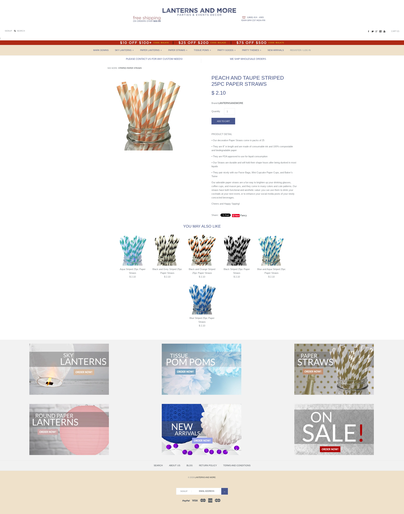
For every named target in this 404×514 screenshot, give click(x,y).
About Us (174, 465)
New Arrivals (276, 50)
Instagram (380, 31)
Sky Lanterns (124, 50)
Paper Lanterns (151, 50)
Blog (190, 465)
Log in (307, 50)
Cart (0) (395, 31)
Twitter (372, 31)
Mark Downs (101, 50)
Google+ (376, 31)
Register (295, 50)
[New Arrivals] (201, 454)
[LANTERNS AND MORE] (202, 5)
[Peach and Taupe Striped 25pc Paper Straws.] (150, 76)
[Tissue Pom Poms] (201, 394)
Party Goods (226, 50)
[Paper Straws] (334, 394)
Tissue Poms (202, 50)
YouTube (384, 31)
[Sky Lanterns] (69, 394)
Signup (8, 31)
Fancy (243, 215)
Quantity (215, 111)
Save (237, 215)
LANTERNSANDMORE (230, 103)
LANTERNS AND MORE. (205, 477)
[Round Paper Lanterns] (69, 454)
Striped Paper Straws (130, 68)
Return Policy (208, 465)
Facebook (368, 31)
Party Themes (251, 50)
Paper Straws (177, 50)
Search (158, 465)
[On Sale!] (334, 454)
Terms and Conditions (236, 465)
